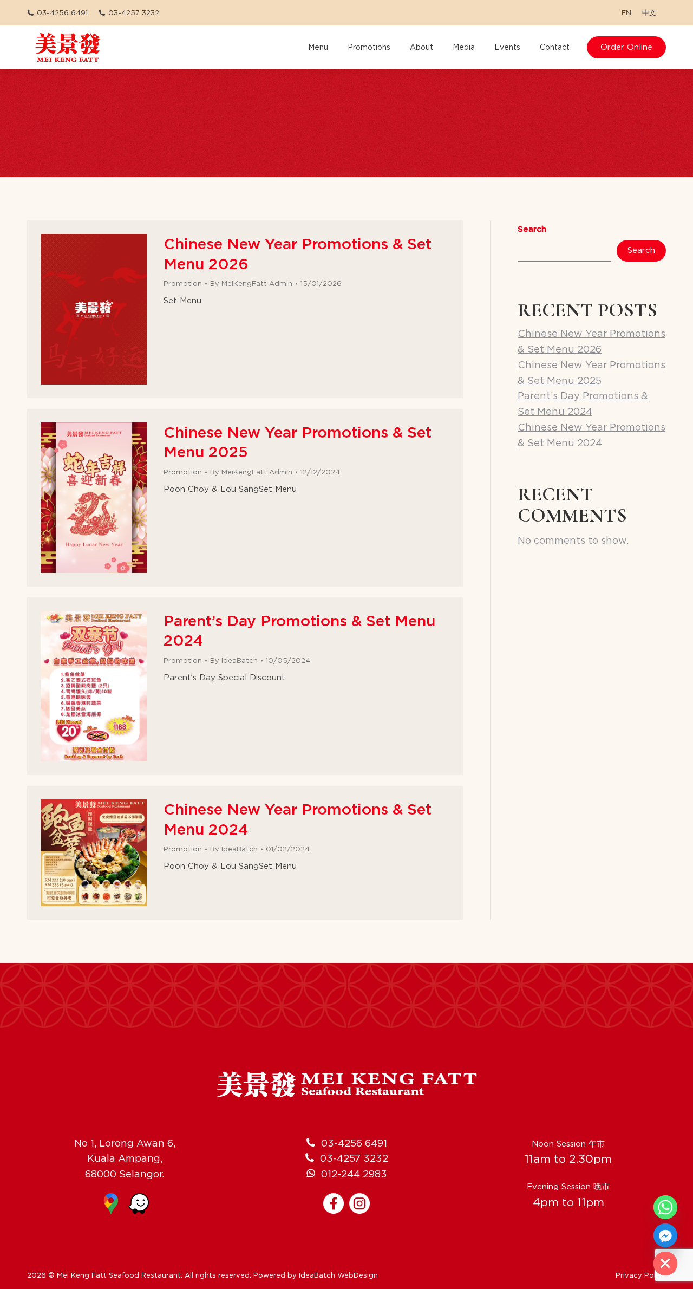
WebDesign (357, 1275)
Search (532, 229)
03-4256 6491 (62, 13)
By (251, 283)
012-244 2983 (354, 1174)
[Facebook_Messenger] (665, 1235)
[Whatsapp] (665, 1207)
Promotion (183, 283)
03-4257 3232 (133, 13)
